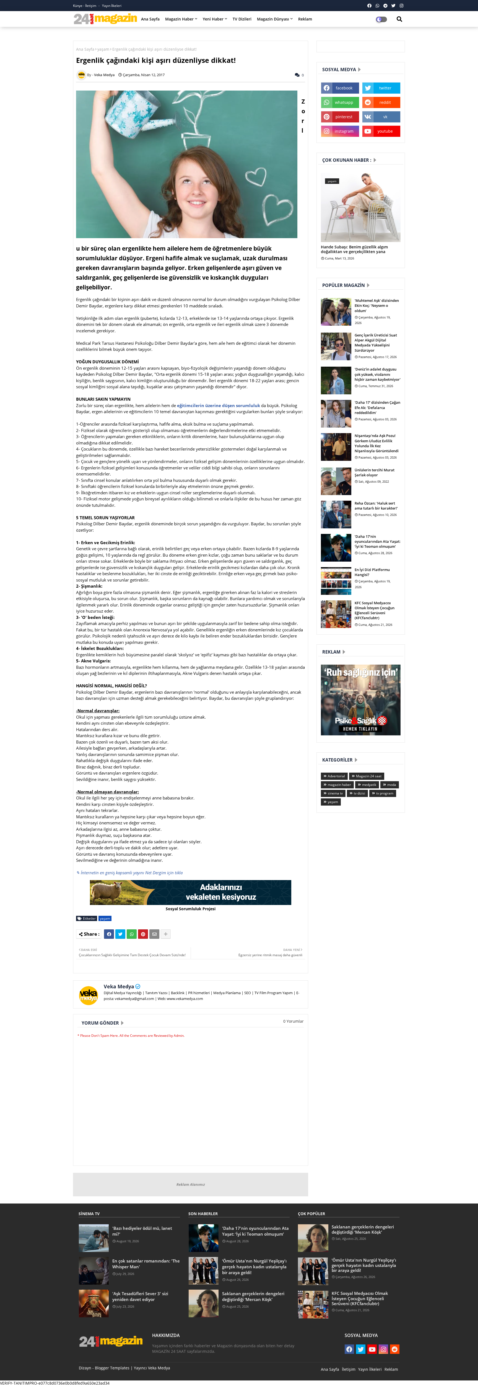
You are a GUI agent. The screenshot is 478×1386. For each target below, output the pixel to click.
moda (391, 784)
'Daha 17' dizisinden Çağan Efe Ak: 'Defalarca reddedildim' (377, 407)
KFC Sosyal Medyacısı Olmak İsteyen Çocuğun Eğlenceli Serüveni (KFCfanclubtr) (374, 610)
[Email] (154, 934)
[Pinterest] (143, 934)
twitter (385, 88)
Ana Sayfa (150, 19)
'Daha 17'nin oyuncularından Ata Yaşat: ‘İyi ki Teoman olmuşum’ (378, 541)
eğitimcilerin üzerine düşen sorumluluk (218, 405)
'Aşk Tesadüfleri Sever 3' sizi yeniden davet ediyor (140, 1296)
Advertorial (336, 776)
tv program (384, 793)
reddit (385, 102)
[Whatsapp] (132, 934)
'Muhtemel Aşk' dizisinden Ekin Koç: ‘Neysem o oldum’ (377, 305)
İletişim (348, 1369)
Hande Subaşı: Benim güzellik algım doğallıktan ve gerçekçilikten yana (354, 249)
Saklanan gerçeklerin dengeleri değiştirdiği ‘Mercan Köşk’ (253, 1296)
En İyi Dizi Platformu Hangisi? (372, 572)
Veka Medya (119, 986)
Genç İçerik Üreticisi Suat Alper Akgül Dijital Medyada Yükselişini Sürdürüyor (376, 343)
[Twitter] (120, 934)
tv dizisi (359, 793)
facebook (344, 88)
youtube (385, 131)
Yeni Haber (213, 19)
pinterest (344, 116)
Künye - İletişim (85, 5)
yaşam (103, 49)
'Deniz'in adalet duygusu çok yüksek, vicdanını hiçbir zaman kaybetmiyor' (378, 374)
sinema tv (335, 793)
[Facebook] (109, 934)
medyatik (369, 784)
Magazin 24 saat (368, 776)
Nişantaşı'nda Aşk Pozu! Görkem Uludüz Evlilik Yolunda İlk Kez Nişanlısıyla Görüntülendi (377, 443)
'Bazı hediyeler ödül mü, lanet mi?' (142, 1231)
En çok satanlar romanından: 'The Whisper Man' (146, 1263)
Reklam (305, 19)
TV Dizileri (242, 19)
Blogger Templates (112, 1367)
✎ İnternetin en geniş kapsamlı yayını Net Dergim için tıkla (129, 872)
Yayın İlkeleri (111, 5)
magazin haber (339, 784)
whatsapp (344, 102)
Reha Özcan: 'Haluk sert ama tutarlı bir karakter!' (376, 506)
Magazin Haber (179, 19)
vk (385, 116)
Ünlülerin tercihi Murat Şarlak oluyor (374, 472)
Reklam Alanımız (190, 1184)
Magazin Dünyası (273, 19)
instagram (344, 131)
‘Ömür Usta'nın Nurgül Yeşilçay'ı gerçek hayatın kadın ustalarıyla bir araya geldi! (254, 1266)
